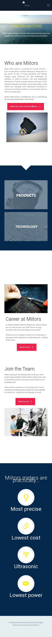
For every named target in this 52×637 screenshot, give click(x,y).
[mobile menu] (48, 5)
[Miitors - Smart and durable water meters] (26, 5)
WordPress (35, 625)
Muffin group (30, 623)
